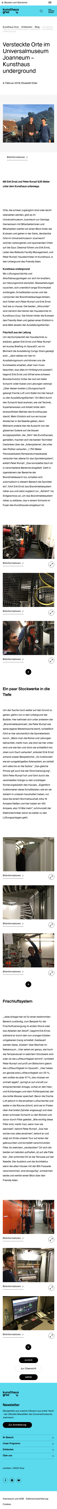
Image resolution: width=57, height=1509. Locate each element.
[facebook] (5, 1480)
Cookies (7, 1504)
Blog (37, 27)
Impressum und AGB (13, 1499)
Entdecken (26, 27)
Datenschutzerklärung (37, 1499)
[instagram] (12, 1480)
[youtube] (18, 1480)
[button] (41, 11)
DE (49, 3)
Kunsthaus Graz (11, 27)
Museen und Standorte (15, 3)
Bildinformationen (16, 157)
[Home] (11, 11)
